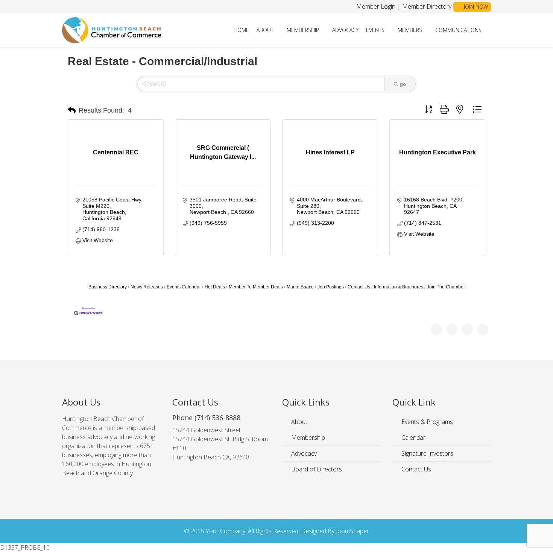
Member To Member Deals (256, 287)
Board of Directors (316, 469)
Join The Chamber (446, 287)
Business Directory (107, 287)
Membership (303, 30)
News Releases (147, 287)
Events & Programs (426, 422)
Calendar (412, 437)
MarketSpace (300, 287)
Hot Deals (215, 287)
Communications (458, 30)
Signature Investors (426, 453)
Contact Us (359, 287)
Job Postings (331, 287)
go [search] (403, 84)
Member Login (375, 6)
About (265, 30)
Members (410, 30)
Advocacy (345, 30)
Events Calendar (184, 287)
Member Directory (426, 6)
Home (241, 30)
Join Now (475, 6)
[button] (72, 110)
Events (375, 30)
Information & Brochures (398, 287)
